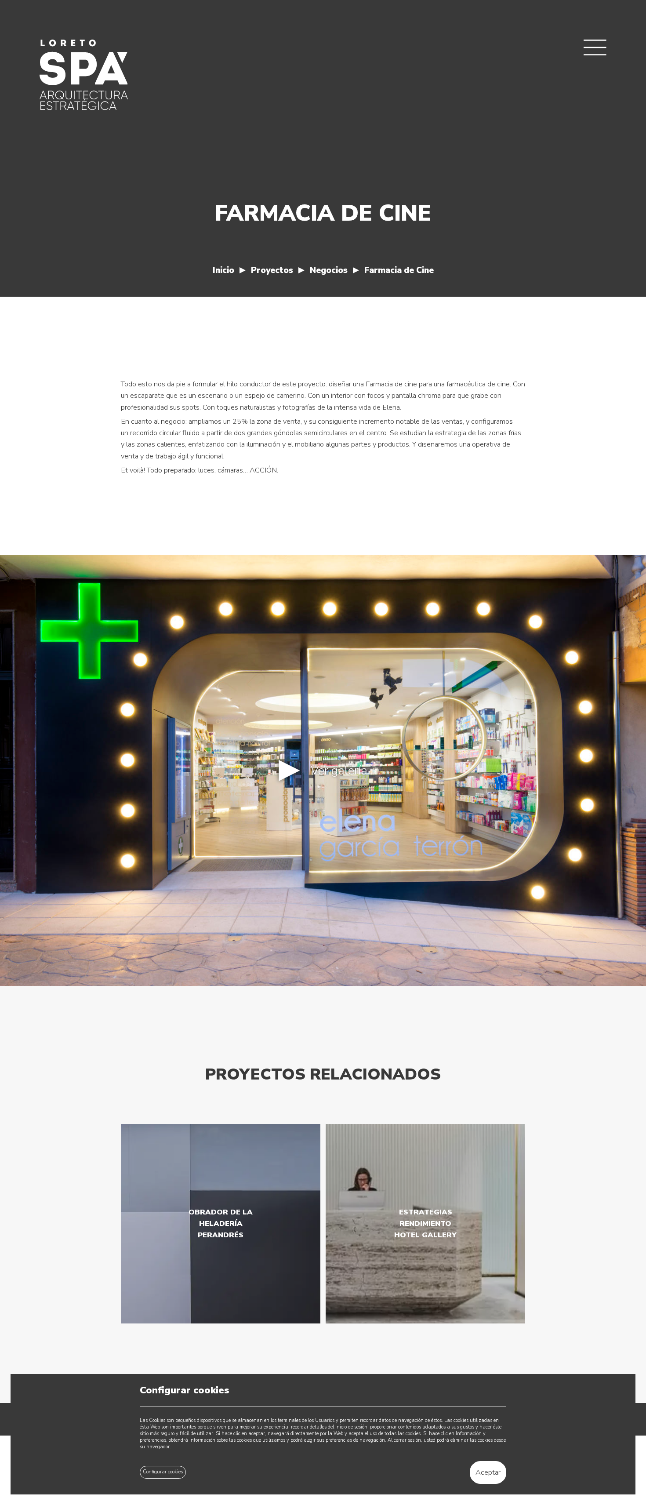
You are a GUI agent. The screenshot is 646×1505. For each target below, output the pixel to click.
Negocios (329, 270)
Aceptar (488, 1472)
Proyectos (272, 270)
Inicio (223, 270)
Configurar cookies (163, 1472)
